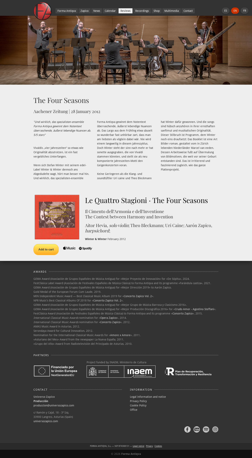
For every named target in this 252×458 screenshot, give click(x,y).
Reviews (125, 10)
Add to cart (46, 249)
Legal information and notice (148, 396)
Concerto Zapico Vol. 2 (138, 296)
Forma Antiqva (66, 10)
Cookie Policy (138, 405)
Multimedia (171, 10)
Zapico (85, 10)
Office (133, 409)
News (96, 10)
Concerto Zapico (182, 313)
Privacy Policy (138, 401)
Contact (188, 10)
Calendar (110, 10)
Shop (157, 10)
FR (244, 10)
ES (225, 10)
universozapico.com (45, 421)
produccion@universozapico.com (53, 405)
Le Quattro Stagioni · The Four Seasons (146, 200)
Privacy (149, 446)
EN (235, 10)
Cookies (158, 446)
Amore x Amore (120, 335)
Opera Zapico (108, 317)
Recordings (142, 10)
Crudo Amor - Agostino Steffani (194, 309)
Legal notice (138, 446)
